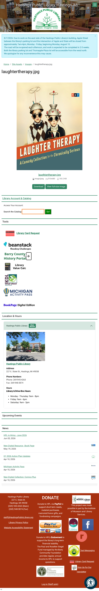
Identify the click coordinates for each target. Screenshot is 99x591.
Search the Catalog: (13, 211)
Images (28, 64)
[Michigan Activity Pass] (18, 292)
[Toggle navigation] (94, 4)
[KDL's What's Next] (11, 279)
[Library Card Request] (72, 561)
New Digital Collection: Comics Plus (20, 477)
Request (90, 561)
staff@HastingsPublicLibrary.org (18, 517)
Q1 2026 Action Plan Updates (17, 456)
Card (84, 561)
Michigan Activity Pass (14, 466)
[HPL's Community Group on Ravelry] (81, 536)
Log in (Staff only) (50, 584)
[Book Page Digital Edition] (19, 305)
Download (38, 186)
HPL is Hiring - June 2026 (15, 435)
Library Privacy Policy (18, 522)
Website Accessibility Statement (18, 527)
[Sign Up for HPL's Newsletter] (74, 567)
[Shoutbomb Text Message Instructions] (74, 550)
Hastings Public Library (20, 325)
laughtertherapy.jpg (49, 174)
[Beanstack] (18, 246)
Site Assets (17, 64)
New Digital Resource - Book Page (19, 445)
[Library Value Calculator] (16, 266)
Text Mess (84, 550)
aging (92, 550)
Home (6, 64)
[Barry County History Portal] (18, 256)
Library (78, 561)
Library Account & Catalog (16, 198)
